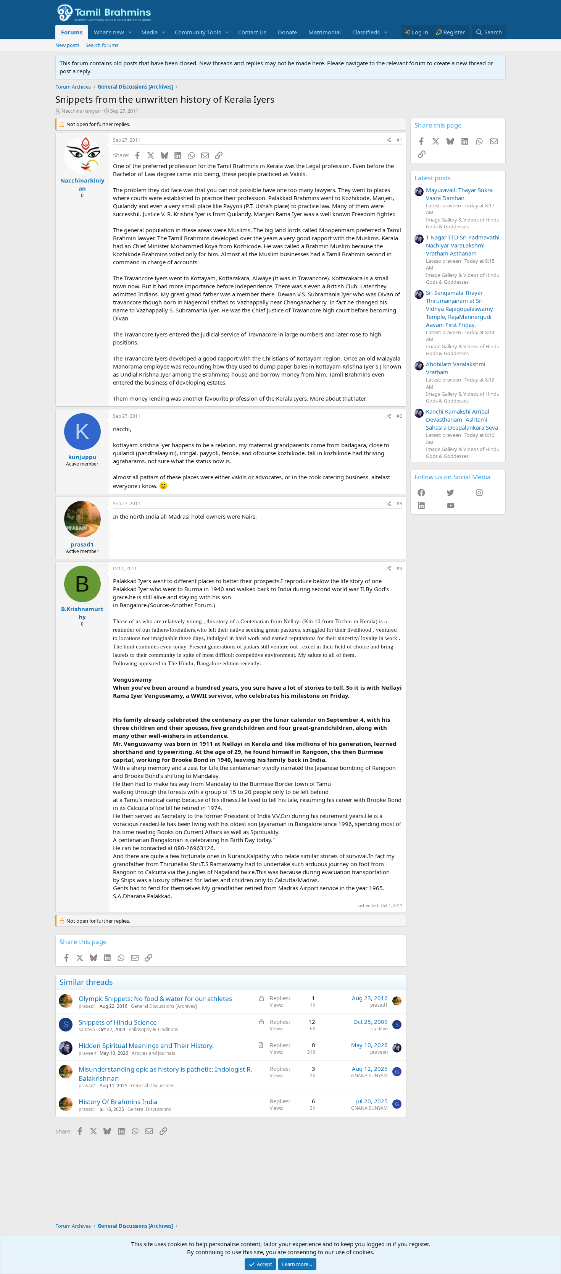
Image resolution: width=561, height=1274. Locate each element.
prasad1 (87, 1006)
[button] (130, 32)
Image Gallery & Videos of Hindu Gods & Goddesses (463, 223)
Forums (71, 32)
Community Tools (198, 32)
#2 (399, 416)
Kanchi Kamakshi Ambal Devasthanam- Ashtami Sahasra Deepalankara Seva (462, 419)
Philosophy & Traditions (153, 1029)
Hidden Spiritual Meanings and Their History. (146, 1045)
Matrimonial (324, 32)
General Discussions (152, 1085)
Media (149, 32)
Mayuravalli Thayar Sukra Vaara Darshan (459, 194)
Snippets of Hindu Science (118, 1022)
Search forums (101, 45)
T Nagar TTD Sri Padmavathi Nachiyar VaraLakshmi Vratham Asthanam (463, 245)
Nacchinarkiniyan (81, 110)
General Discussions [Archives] (164, 1006)
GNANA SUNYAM (369, 1075)
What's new (109, 32)
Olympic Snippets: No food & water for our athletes (155, 998)
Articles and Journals (153, 1053)
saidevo (87, 1029)
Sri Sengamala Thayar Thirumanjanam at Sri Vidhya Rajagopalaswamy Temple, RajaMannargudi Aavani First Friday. (459, 308)
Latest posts (432, 177)
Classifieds (366, 32)
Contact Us (252, 32)
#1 (399, 140)
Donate (287, 32)
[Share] (389, 140)
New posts (67, 45)
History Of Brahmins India (118, 1101)
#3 (399, 503)
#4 (399, 568)
